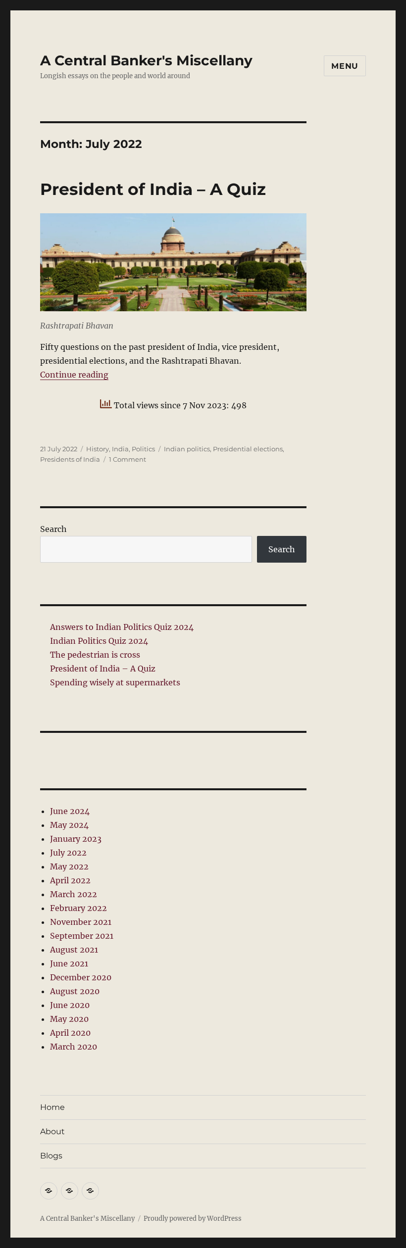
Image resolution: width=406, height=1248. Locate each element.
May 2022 (69, 866)
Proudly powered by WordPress (193, 1218)
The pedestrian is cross (95, 655)
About (52, 1131)
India (120, 449)
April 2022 (70, 880)
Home (52, 1107)
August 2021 (74, 950)
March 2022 (73, 894)
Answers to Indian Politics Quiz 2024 (122, 627)
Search (53, 529)
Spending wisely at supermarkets (115, 682)
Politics (143, 449)
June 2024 (70, 811)
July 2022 (68, 853)
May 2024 (69, 825)
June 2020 (70, 1005)
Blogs (51, 1155)
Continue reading (74, 375)
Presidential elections (248, 449)
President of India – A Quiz (153, 189)
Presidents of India (70, 459)
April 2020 (70, 1033)
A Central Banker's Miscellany (146, 60)
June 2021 (69, 963)
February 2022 (78, 908)
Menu (344, 66)
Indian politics (187, 449)
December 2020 (80, 977)
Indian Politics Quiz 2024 (99, 641)
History (97, 449)
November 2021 (80, 922)
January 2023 (76, 839)
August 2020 (75, 991)
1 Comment (127, 459)
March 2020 (73, 1047)
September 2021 (81, 936)
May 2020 (69, 1019)
